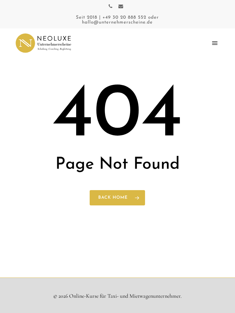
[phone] (110, 6)
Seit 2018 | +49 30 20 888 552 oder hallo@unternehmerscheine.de (117, 20)
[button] (215, 43)
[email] (120, 6)
